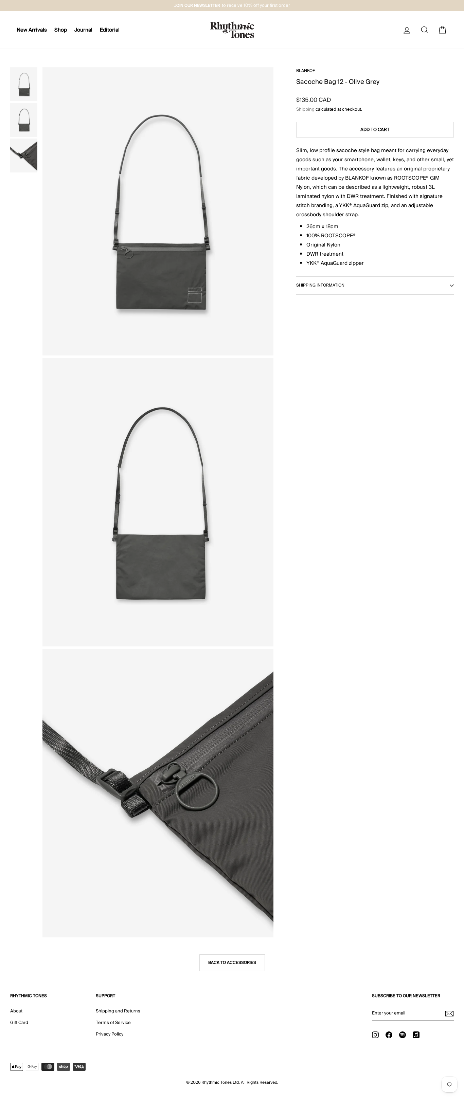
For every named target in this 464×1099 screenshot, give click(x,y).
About (16, 1011)
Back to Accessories (232, 962)
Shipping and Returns (118, 1011)
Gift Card (19, 1022)
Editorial (110, 29)
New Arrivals (32, 29)
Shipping (305, 109)
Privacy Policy (109, 1034)
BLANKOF (305, 70)
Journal (83, 29)
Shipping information (320, 285)
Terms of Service (113, 1022)
